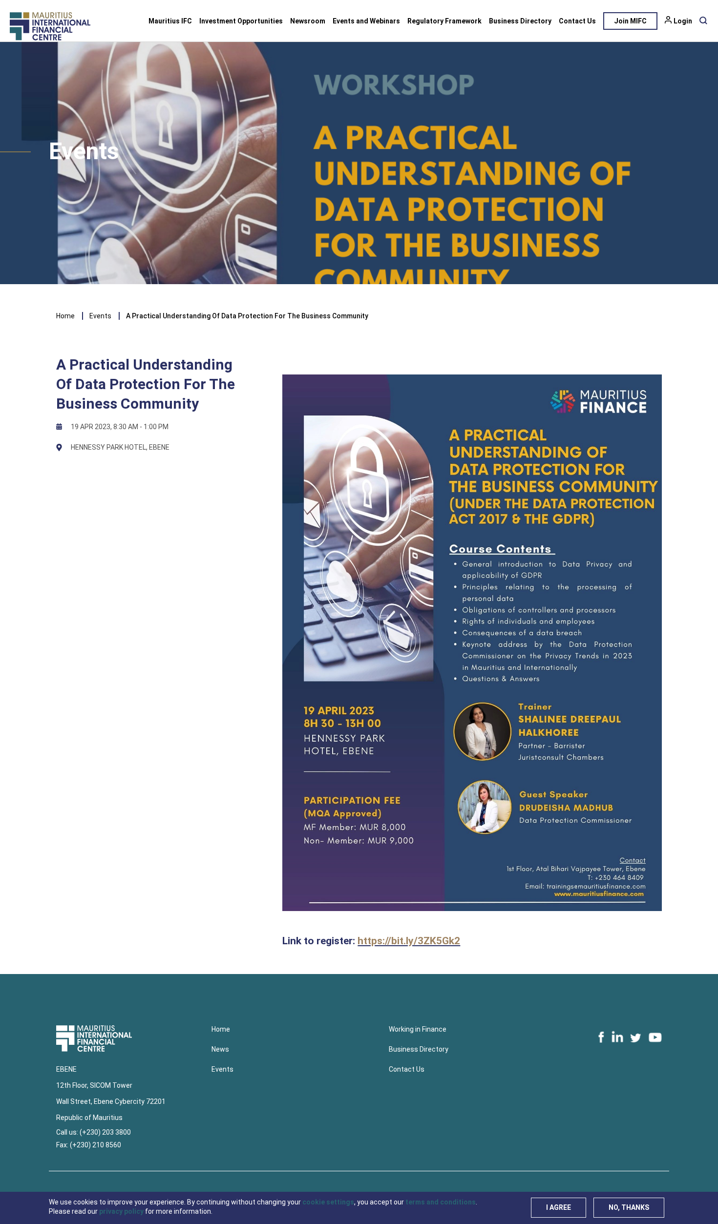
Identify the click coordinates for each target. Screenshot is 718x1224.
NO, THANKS (629, 1207)
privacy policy (121, 1211)
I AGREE (558, 1207)
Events (100, 316)
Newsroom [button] (307, 21)
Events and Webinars (366, 21)
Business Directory (520, 21)
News (220, 1049)
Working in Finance (417, 1029)
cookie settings (328, 1202)
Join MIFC (630, 21)
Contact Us (577, 21)
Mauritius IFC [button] (170, 21)
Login (683, 21)
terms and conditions (440, 1202)
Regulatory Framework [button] (444, 21)
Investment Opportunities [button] (241, 21)
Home (65, 316)
